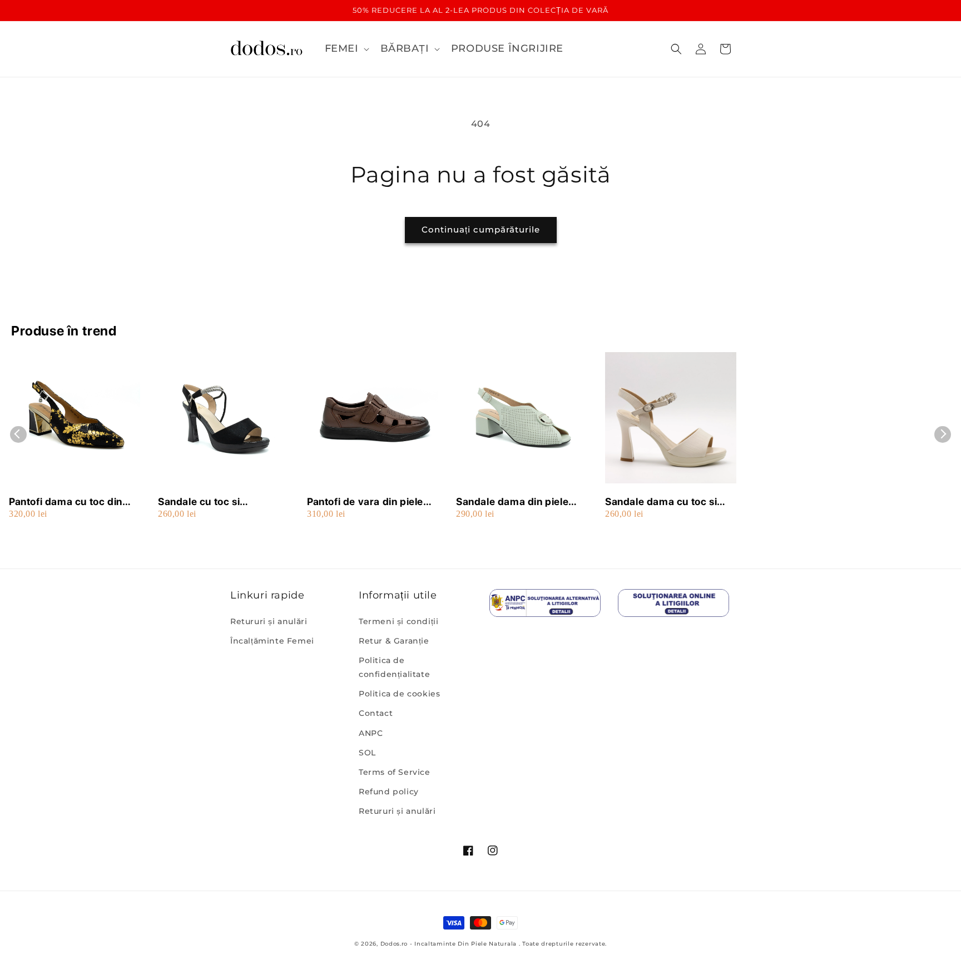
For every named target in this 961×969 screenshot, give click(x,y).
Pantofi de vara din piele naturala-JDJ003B (365, 502)
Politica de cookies (399, 694)
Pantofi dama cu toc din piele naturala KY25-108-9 (74, 502)
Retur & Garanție (394, 641)
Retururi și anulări (268, 621)
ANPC (371, 733)
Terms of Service (394, 772)
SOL (367, 753)
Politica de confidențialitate (394, 667)
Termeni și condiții (398, 621)
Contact (376, 713)
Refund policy (389, 792)
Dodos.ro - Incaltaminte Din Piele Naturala (448, 943)
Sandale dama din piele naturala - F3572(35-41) (516, 502)
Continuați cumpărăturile (481, 229)
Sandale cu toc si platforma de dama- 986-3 (221, 502)
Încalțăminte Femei (272, 641)
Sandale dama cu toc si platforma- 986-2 (661, 502)
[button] (346, 49)
